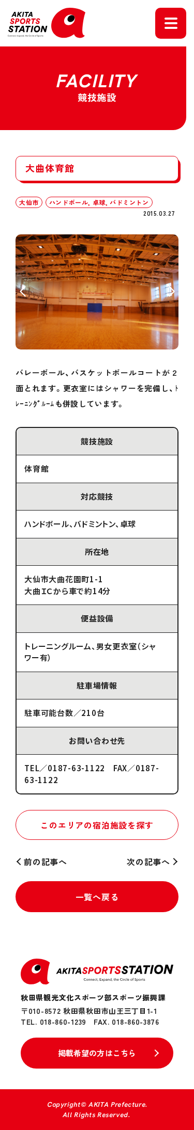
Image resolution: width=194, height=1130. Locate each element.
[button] (22, 291)
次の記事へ (148, 861)
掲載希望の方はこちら (97, 1052)
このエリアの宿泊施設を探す (96, 825)
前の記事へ (45, 861)
